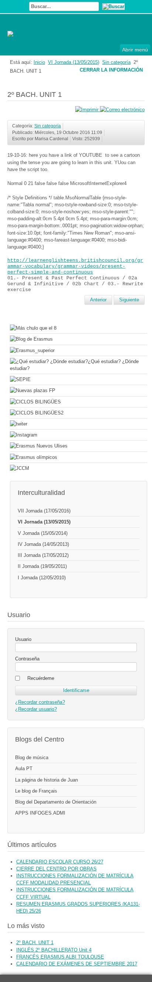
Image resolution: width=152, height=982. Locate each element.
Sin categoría (116, 62)
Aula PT (23, 768)
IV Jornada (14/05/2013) (43, 544)
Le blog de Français (36, 791)
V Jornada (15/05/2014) (43, 533)
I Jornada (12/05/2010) (42, 577)
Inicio (39, 62)
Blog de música (31, 757)
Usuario (23, 639)
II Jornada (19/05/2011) (42, 566)
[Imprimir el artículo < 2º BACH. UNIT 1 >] (87, 109)
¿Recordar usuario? (36, 709)
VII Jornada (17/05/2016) (44, 511)
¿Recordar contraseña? (40, 702)
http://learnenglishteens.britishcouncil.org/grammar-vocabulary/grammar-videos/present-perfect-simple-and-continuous (75, 266)
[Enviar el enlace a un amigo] (122, 109)
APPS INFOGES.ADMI (40, 813)
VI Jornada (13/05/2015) (73, 62)
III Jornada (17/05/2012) (43, 555)
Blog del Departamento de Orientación (55, 802)
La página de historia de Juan (46, 780)
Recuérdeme (40, 678)
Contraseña (27, 659)
